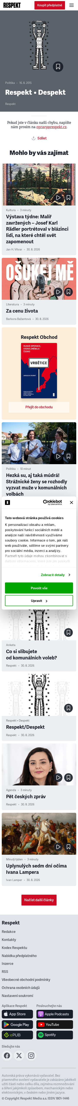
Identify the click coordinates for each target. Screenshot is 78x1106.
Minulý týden (14, 859)
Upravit (36, 601)
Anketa (10, 645)
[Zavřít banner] (71, 502)
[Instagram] (31, 1059)
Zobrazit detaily (53, 575)
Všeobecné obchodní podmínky (26, 980)
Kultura (11, 210)
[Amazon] (17, 1035)
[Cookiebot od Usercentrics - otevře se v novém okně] (45, 502)
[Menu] (71, 5)
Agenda (11, 790)
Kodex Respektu (14, 948)
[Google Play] (17, 1024)
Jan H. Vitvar (14, 249)
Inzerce (7, 964)
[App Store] (17, 1014)
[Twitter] (19, 1059)
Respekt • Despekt (17, 720)
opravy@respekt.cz (51, 127)
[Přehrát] (58, 197)
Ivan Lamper (14, 880)
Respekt (10, 104)
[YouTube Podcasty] (54, 1024)
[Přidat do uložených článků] (68, 197)
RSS (5, 972)
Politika (10, 83)
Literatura (12, 304)
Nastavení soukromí (17, 996)
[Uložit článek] (58, 66)
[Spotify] (54, 1035)
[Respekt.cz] (12, 5)
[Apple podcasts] (54, 1014)
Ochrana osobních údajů (21, 988)
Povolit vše (39, 588)
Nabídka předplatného (19, 956)
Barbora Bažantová (18, 319)
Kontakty (9, 940)
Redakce (9, 932)
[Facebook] (7, 1059)
